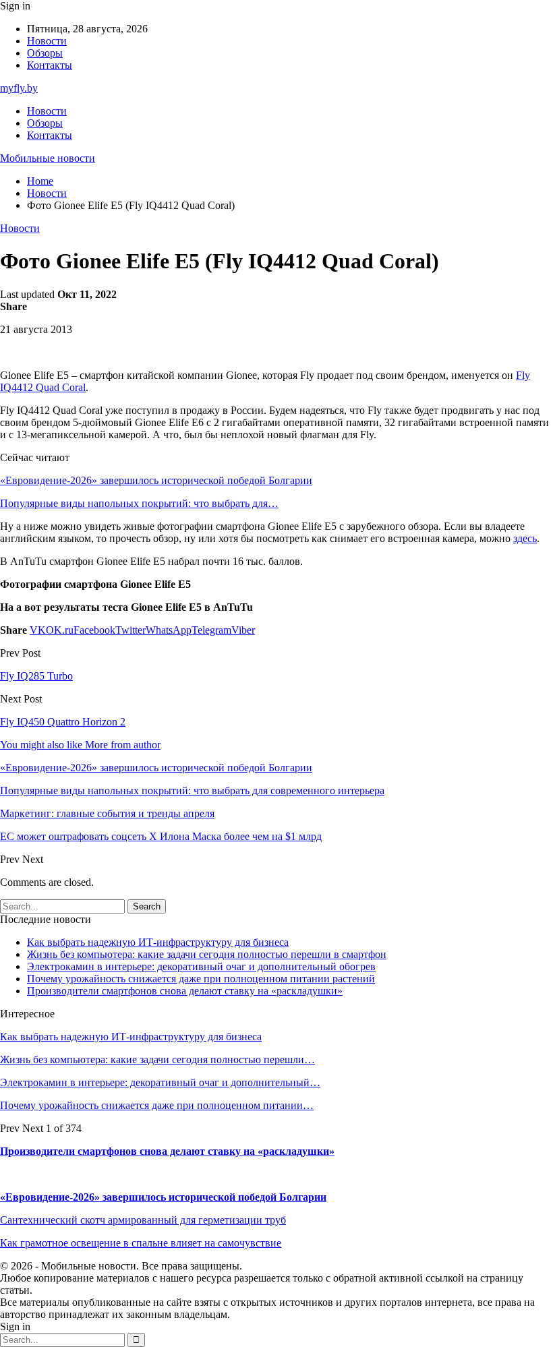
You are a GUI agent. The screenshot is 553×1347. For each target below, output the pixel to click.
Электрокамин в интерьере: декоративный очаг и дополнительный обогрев (201, 966)
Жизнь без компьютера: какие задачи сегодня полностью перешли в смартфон (206, 954)
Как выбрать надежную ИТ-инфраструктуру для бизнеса (158, 942)
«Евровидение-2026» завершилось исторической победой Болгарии (156, 480)
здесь (525, 538)
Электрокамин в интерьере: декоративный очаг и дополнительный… (160, 1082)
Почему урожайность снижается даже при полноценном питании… (157, 1105)
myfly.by (19, 88)
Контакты (49, 65)
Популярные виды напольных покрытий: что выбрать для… (139, 503)
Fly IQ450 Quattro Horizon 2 (62, 721)
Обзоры (45, 53)
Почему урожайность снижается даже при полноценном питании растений (201, 978)
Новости (47, 41)
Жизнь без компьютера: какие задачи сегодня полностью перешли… (157, 1059)
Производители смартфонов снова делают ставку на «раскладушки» (185, 990)
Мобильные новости (47, 158)
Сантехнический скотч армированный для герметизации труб (143, 1220)
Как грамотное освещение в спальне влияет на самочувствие (140, 1243)
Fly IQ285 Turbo (36, 676)
